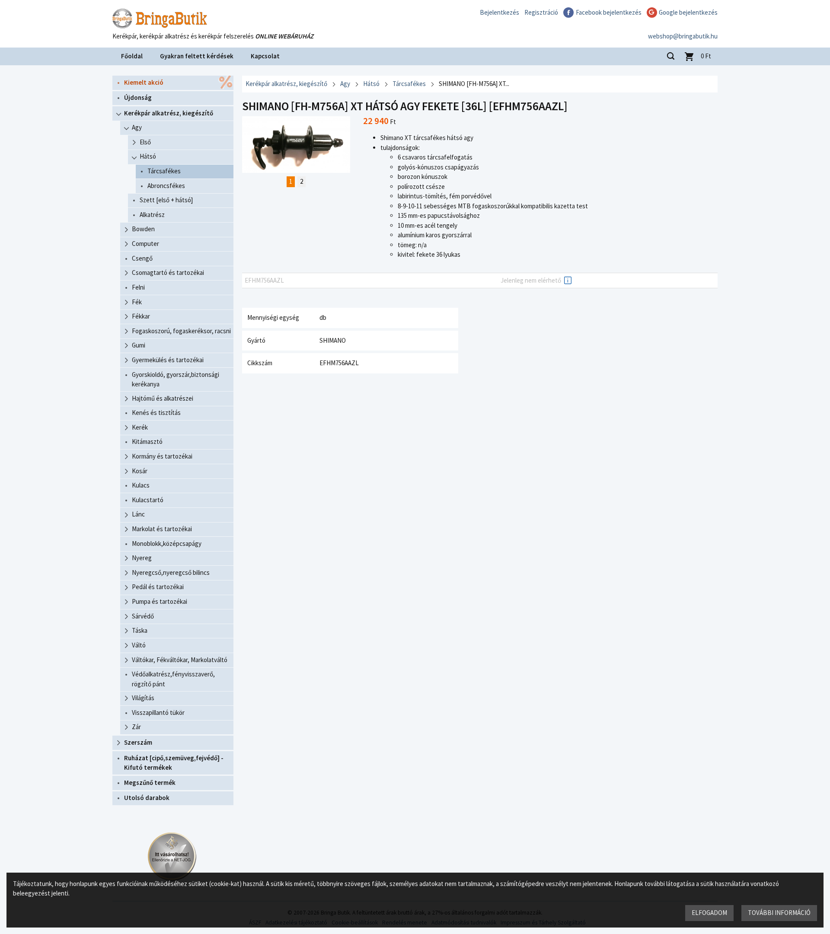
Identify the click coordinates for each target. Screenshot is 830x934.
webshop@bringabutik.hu (683, 36)
